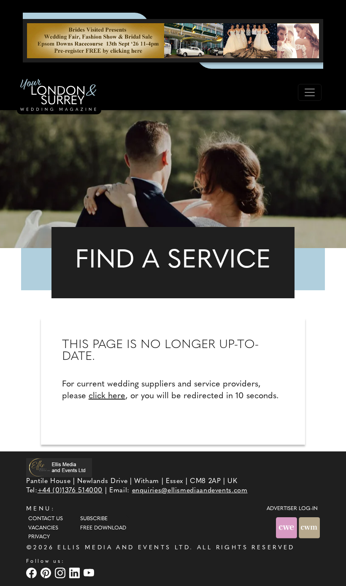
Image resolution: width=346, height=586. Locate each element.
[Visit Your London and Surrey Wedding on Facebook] (32, 573)
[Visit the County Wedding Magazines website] (309, 527)
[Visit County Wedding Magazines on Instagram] (61, 573)
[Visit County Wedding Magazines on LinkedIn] (75, 573)
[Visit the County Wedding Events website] (287, 527)
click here (107, 396)
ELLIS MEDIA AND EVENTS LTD (123, 548)
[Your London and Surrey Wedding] (59, 96)
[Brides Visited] (173, 40)
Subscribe (94, 518)
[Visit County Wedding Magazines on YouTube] (90, 573)
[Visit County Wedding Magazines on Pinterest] (47, 573)
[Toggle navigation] (310, 92)
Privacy (39, 537)
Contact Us (45, 518)
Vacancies (43, 528)
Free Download (103, 528)
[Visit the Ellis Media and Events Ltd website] (59, 467)
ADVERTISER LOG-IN (292, 508)
